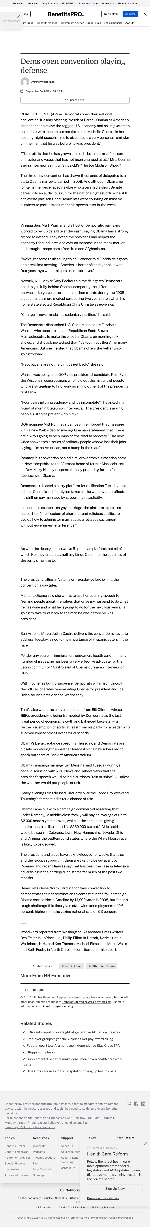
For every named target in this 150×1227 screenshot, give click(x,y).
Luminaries (12, 1169)
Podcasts (18, 3)
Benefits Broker (15, 1145)
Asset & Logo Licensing (69, 1160)
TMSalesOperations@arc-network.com (86, 1001)
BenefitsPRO (64, 1197)
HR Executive (43, 1207)
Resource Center (89, 3)
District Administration (72, 1207)
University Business (103, 1207)
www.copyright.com (110, 997)
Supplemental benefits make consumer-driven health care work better (73, 1061)
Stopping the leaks (41, 1052)
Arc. (41, 1217)
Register (130, 13)
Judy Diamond (50, 3)
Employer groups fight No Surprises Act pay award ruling (70, 1039)
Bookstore (108, 3)
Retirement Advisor (17, 1157)
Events (37, 1163)
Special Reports (15, 1163)
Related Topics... (43, 966)
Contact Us (68, 1167)
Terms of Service (79, 1217)
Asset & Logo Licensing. (58, 1006)
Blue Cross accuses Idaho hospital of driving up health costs (71, 1071)
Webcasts (32, 3)
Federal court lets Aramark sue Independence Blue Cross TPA (73, 1045)
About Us (67, 1145)
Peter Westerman (44, 81)
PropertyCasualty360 (44, 1197)
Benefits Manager (16, 1151)
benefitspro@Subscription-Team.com (30, 1127)
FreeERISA (68, 3)
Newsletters (111, 13)
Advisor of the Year (17, 1175)
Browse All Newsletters (103, 1198)
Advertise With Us (73, 1151)
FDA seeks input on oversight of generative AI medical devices (73, 1032)
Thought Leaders (128, 3)
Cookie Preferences (121, 1217)
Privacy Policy (99, 1217)
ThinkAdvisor (24, 1197)
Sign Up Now (115, 1188)
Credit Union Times (79, 1199)
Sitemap (38, 1175)
